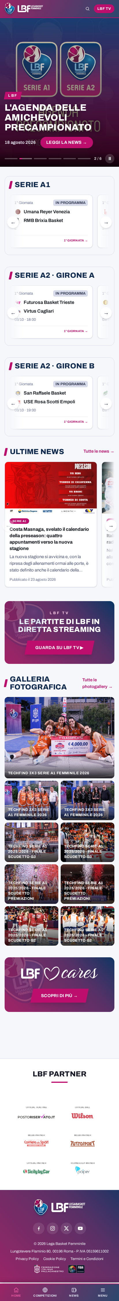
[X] (66, 1228)
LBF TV (104, 9)
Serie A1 (32, 185)
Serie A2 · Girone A (54, 275)
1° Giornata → (76, 240)
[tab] (11, 158)
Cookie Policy (54, 1259)
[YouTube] (80, 1228)
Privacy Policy (27, 1259)
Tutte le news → (98, 451)
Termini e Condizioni (86, 1259)
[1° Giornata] (51, 221)
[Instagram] (52, 1228)
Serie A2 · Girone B (54, 366)
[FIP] (49, 1269)
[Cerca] (87, 8)
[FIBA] (76, 1269)
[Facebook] (38, 1228)
